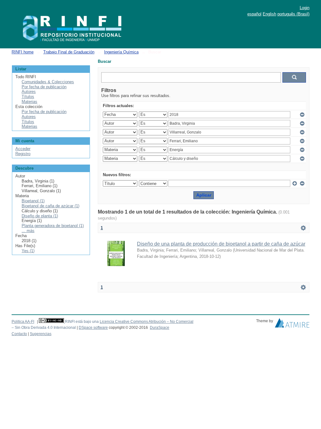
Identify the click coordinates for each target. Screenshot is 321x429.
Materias (29, 101)
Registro (22, 153)
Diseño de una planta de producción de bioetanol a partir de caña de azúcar (221, 244)
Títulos (28, 96)
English (269, 14)
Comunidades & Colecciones (48, 81)
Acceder (22, 148)
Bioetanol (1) (33, 200)
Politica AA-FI (23, 321)
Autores (29, 91)
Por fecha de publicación (44, 86)
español (254, 14)
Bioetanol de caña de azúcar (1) (50, 206)
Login (304, 7)
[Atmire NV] (292, 324)
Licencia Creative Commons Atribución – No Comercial (146, 321)
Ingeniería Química (121, 52)
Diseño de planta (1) (40, 216)
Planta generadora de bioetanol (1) (53, 225)
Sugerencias (40, 334)
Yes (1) (28, 250)
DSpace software (93, 327)
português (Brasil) (293, 14)
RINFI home (23, 52)
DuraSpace (159, 327)
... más (28, 230)
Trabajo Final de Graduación (68, 52)
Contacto (19, 334)
